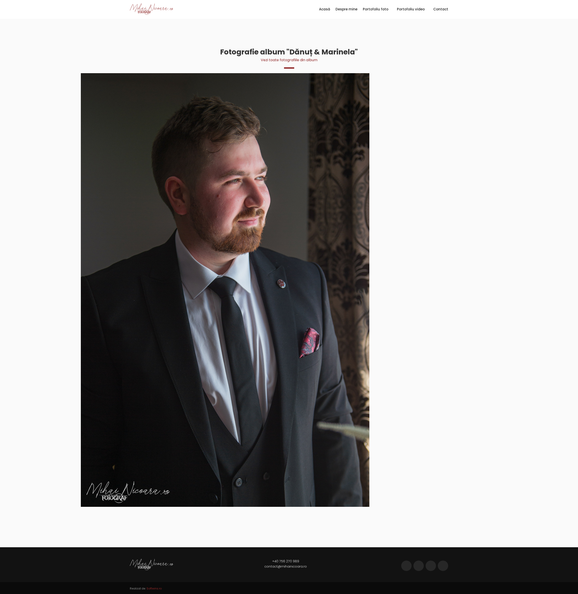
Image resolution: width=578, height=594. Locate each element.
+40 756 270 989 (285, 561)
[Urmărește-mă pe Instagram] (418, 566)
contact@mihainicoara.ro (285, 566)
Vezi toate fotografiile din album (289, 60)
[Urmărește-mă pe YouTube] (443, 566)
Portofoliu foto (375, 9)
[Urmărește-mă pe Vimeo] (431, 566)
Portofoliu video (411, 9)
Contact (440, 9)
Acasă (324, 9)
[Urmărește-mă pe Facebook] (406, 566)
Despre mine (346, 9)
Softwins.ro (154, 588)
